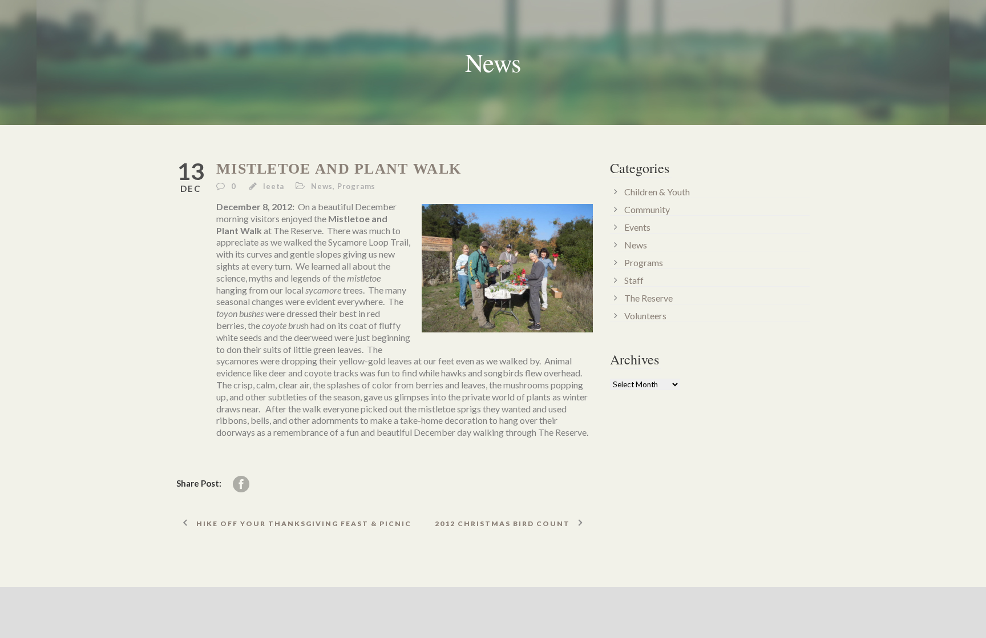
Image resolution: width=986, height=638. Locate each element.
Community (647, 209)
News (322, 186)
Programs (356, 186)
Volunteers (645, 315)
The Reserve (648, 297)
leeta (273, 186)
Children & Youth (657, 191)
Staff (634, 280)
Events (637, 227)
